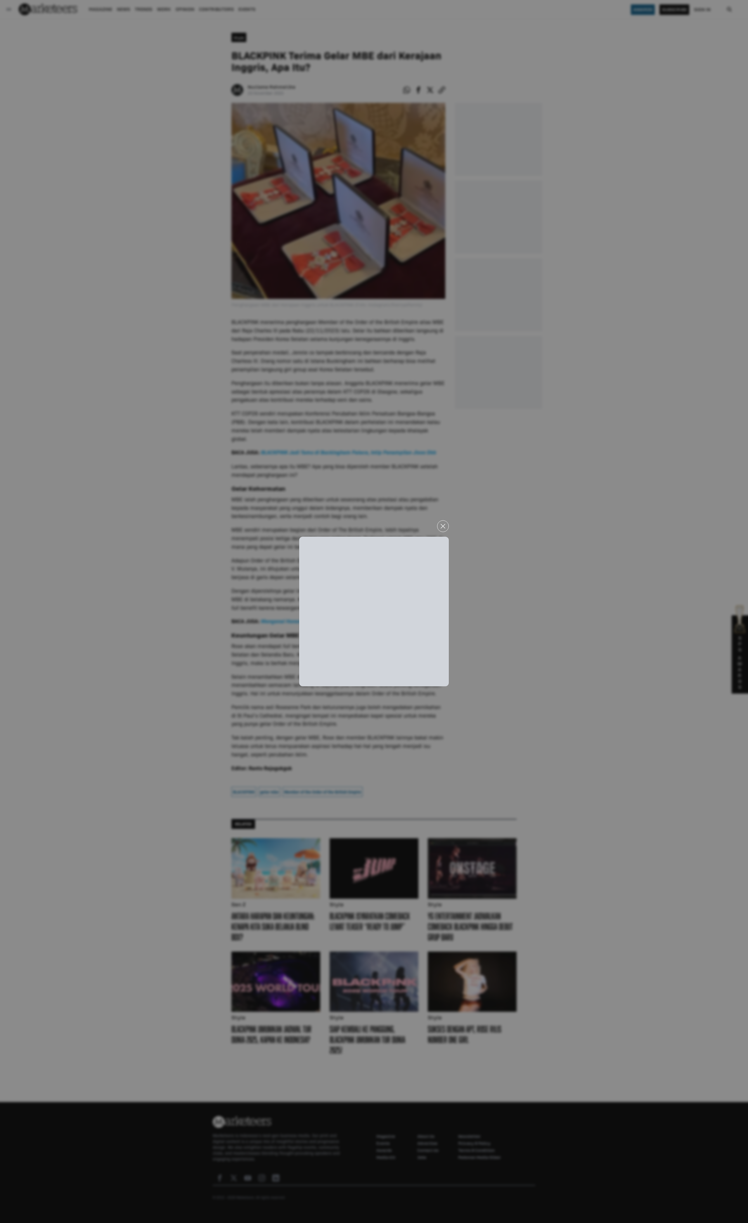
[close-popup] (443, 526)
